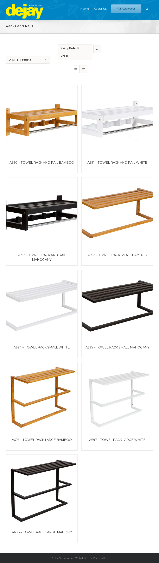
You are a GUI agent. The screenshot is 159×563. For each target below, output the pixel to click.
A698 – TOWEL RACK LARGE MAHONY (42, 532)
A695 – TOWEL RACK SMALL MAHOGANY (117, 347)
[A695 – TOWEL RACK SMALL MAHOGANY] (117, 305)
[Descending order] (97, 49)
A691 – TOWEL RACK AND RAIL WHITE (117, 162)
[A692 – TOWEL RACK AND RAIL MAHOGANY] (41, 213)
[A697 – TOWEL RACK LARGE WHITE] (117, 398)
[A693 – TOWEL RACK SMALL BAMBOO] (117, 213)
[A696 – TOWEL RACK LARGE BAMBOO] (41, 398)
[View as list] (83, 69)
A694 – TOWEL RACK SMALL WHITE (42, 347)
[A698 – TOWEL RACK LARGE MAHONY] (41, 490)
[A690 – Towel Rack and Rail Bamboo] (41, 120)
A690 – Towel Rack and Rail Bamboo (42, 162)
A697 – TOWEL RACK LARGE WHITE (117, 440)
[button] (147, 8)
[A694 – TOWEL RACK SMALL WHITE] (41, 305)
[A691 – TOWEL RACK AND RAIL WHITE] (117, 120)
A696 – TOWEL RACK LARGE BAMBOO (42, 440)
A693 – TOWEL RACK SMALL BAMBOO (117, 255)
